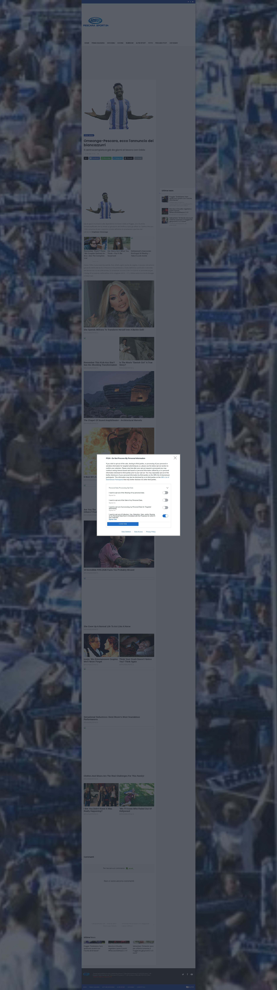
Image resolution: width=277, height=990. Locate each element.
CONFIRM (123, 524)
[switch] (165, 492)
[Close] (176, 458)
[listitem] (138, 488)
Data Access (138, 532)
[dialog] (138, 495)
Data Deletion (126, 532)
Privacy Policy (150, 532)
